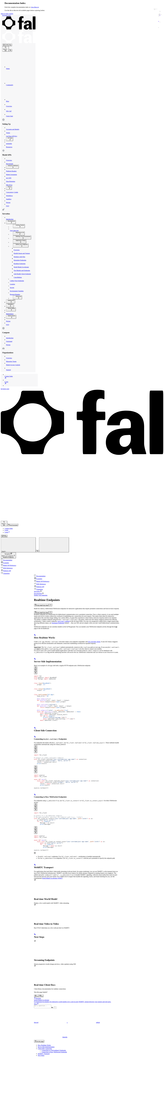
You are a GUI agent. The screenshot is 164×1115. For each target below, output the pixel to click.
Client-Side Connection (45, 1048)
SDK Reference (8, 568)
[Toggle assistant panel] (10, 50)
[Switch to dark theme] (10, 45)
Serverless (37, 591)
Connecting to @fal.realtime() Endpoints (54, 1050)
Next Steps (41, 1055)
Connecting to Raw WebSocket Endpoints (54, 1052)
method (63, 621)
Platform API (7, 571)
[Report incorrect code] (35, 667)
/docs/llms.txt (35, 7)
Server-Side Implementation (46, 1047)
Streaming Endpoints (58, 623)
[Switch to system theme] (4, 45)
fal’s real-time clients (94, 641)
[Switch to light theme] (7, 45)
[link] (76, 891)
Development (38, 593)
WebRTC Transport (44, 1054)
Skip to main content (7, 13)
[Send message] (54, 1007)
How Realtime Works (44, 1045)
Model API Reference (9, 565)
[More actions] (54, 544)
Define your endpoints (40, 595)
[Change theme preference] (4, 536)
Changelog (6, 573)
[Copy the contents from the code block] (35, 670)
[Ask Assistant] (35, 673)
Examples (6, 563)
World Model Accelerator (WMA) (52, 878)
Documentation (7, 560)
